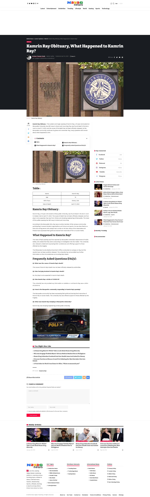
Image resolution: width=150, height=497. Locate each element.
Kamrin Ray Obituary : (70, 142)
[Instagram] (36, 3)
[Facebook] (28, 3)
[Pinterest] (34, 3)
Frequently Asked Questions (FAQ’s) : (75, 145)
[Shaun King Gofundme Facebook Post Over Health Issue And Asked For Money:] (87, 435)
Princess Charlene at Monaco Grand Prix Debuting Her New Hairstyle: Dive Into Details (110, 445)
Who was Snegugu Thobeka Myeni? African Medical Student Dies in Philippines (59, 353)
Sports (113, 214)
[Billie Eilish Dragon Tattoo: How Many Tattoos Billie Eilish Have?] (98, 194)
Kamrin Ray (42, 371)
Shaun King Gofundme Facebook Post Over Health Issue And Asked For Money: (59, 356)
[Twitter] (30, 3)
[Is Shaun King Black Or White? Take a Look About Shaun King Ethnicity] (98, 204)
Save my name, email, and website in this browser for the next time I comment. (48, 411)
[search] (113, 3)
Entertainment (114, 196)
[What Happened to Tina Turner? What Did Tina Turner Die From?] (98, 222)
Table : (38, 142)
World (29, 41)
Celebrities (107, 188)
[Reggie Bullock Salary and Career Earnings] (98, 187)
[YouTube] (32, 3)
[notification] (111, 3)
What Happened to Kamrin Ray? (46, 145)
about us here (38, 488)
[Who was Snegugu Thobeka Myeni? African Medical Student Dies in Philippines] (62, 435)
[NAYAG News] (75, 3)
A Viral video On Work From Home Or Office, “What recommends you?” (57, 363)
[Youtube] (108, 172)
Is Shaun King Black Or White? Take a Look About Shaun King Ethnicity (57, 351)
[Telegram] (38, 3)
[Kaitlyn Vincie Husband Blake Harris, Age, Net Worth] (98, 213)
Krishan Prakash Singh (38, 56)
